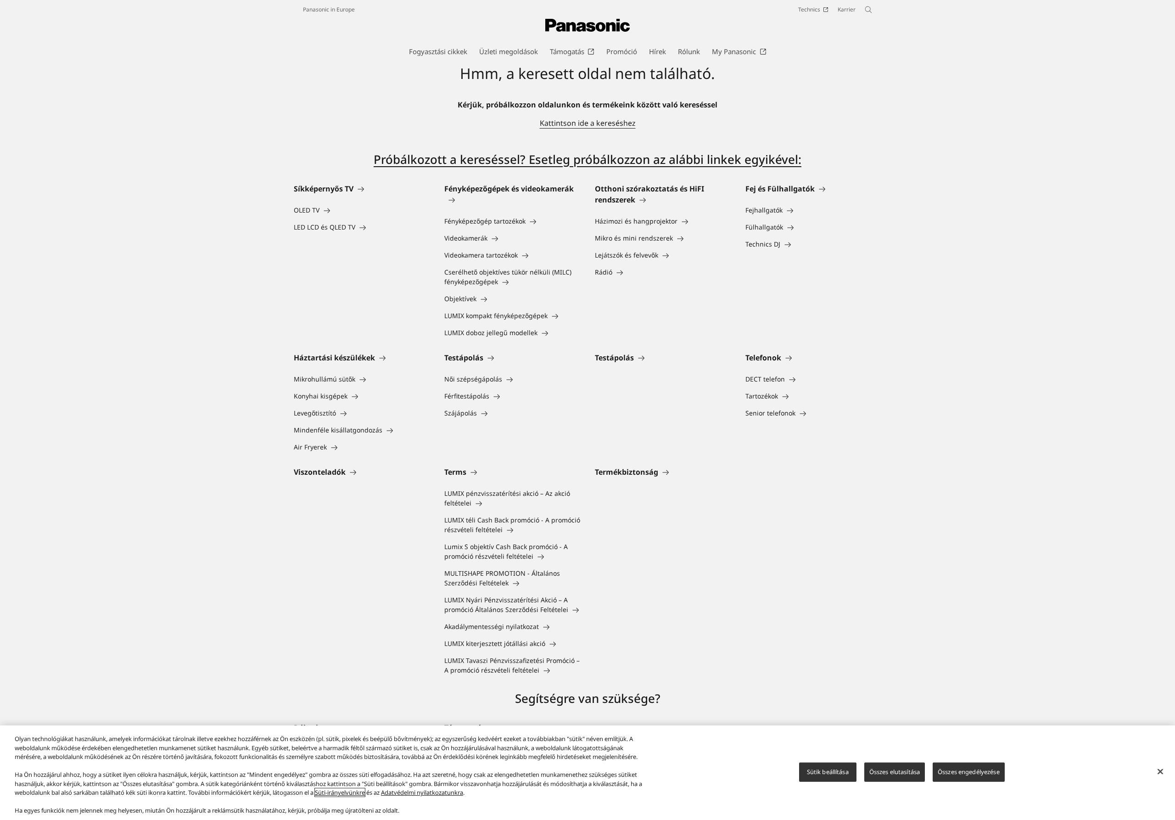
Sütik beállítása (828, 772)
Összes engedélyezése (969, 772)
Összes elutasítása (894, 772)
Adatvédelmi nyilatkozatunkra (422, 792)
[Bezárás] (1160, 772)
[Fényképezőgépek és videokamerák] (512, 200)
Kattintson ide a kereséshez (588, 123)
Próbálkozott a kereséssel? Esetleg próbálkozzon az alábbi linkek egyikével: (587, 159)
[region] (587, 772)
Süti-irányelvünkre (340, 792)
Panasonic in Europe (329, 9)
